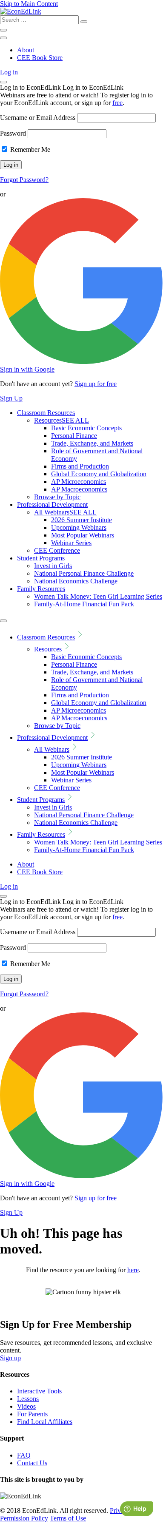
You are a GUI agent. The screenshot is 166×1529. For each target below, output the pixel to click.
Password (13, 133)
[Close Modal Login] (3, 82)
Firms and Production (80, 466)
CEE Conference (57, 550)
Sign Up (11, 398)
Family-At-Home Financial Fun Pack (84, 604)
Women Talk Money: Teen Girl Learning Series (98, 596)
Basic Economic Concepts (86, 428)
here (133, 1269)
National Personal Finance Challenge (84, 573)
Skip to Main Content (29, 3)
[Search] (83, 21)
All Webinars (65, 512)
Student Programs (41, 558)
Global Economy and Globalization (98, 473)
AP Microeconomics (78, 481)
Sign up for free (95, 383)
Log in (9, 72)
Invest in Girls (53, 565)
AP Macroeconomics (79, 489)
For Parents (32, 1414)
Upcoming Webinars (78, 527)
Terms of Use (68, 1518)
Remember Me (29, 149)
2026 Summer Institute (81, 519)
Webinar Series (71, 542)
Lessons (28, 1398)
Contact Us (32, 1462)
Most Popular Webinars (82, 535)
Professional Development (52, 504)
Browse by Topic (57, 496)
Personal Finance (74, 435)
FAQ (24, 1455)
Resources (61, 420)
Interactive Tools (39, 1391)
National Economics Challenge (75, 581)
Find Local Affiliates (44, 1421)
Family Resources (41, 588)
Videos (26, 1406)
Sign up (10, 1357)
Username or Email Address (37, 117)
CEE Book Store (40, 57)
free (117, 102)
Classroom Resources (46, 412)
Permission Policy (24, 1518)
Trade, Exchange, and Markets (92, 443)
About (25, 50)
